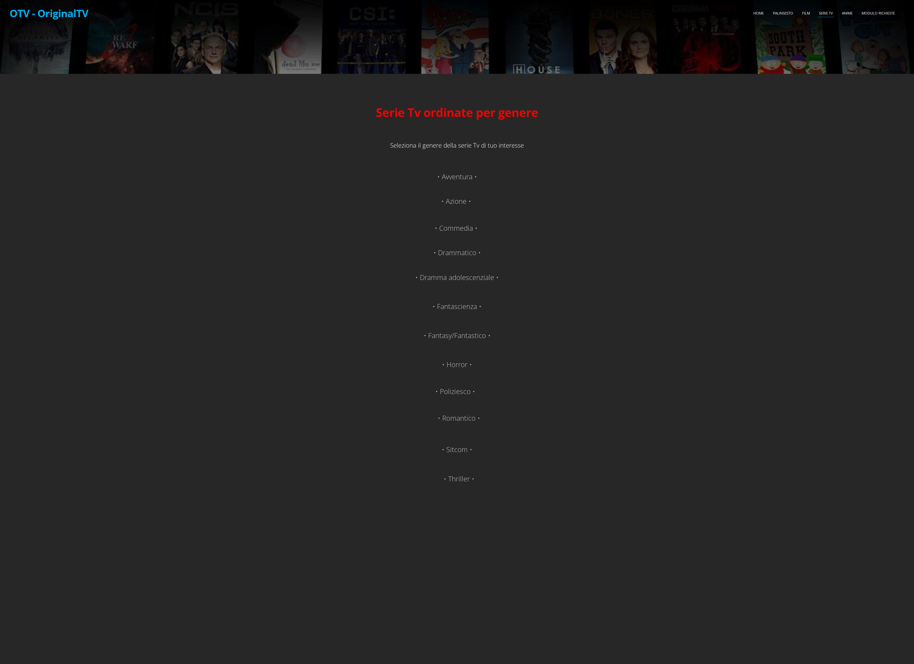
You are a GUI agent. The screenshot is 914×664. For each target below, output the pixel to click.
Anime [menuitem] (847, 13)
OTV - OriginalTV (49, 13)
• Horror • (457, 364)
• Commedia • (457, 228)
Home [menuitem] (758, 13)
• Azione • (456, 201)
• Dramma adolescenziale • (457, 277)
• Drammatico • (457, 252)
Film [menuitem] (806, 13)
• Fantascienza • (457, 306)
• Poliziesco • (456, 391)
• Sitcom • (457, 449)
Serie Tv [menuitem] (826, 13)
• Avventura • (457, 176)
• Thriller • (457, 478)
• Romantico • (457, 418)
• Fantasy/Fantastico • (457, 335)
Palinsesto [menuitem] (783, 13)
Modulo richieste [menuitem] (878, 13)
